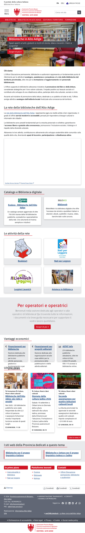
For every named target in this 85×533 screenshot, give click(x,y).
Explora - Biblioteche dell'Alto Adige (22, 206)
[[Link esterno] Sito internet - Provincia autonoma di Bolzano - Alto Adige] (27, 12)
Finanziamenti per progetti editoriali (43, 347)
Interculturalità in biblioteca (13, 473)
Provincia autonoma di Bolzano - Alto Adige (19, 498)
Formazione (70, 20)
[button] (3, 44)
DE (62, 3)
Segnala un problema (47, 499)
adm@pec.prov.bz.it (15, 507)
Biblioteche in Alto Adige (29, 20)
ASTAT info (68, 346)
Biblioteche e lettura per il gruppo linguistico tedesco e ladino (62, 454)
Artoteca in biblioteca (62, 289)
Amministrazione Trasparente (50, 496)
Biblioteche (10, 20)
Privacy (48, 520)
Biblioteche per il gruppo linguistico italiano (18, 454)
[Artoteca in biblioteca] (62, 276)
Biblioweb (62, 204)
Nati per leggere (13, 478)
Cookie (57, 520)
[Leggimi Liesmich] (22, 276)
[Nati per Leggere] (62, 248)
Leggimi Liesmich (22, 289)
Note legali (38, 520)
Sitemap (9, 487)
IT (58, 3)
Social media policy (70, 520)
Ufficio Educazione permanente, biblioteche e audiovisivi (69, 475)
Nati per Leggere (62, 261)
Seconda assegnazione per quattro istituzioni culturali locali (67, 400)
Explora (37, 472)
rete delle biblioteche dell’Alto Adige (20, 113)
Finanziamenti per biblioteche (17, 347)
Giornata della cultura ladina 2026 (41, 397)
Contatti (68, 496)
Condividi (50, 488)
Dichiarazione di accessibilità (20, 520)
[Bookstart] (22, 248)
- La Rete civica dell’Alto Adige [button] (63, 513)
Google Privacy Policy (27, 183)
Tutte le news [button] (73, 437)
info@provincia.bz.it (17, 504)
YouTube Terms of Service (12, 183)
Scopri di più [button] (14, 52)
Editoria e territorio (53, 20)
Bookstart (22, 261)
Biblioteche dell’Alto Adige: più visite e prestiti (15, 399)
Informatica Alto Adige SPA (18, 512)
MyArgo (37, 478)
